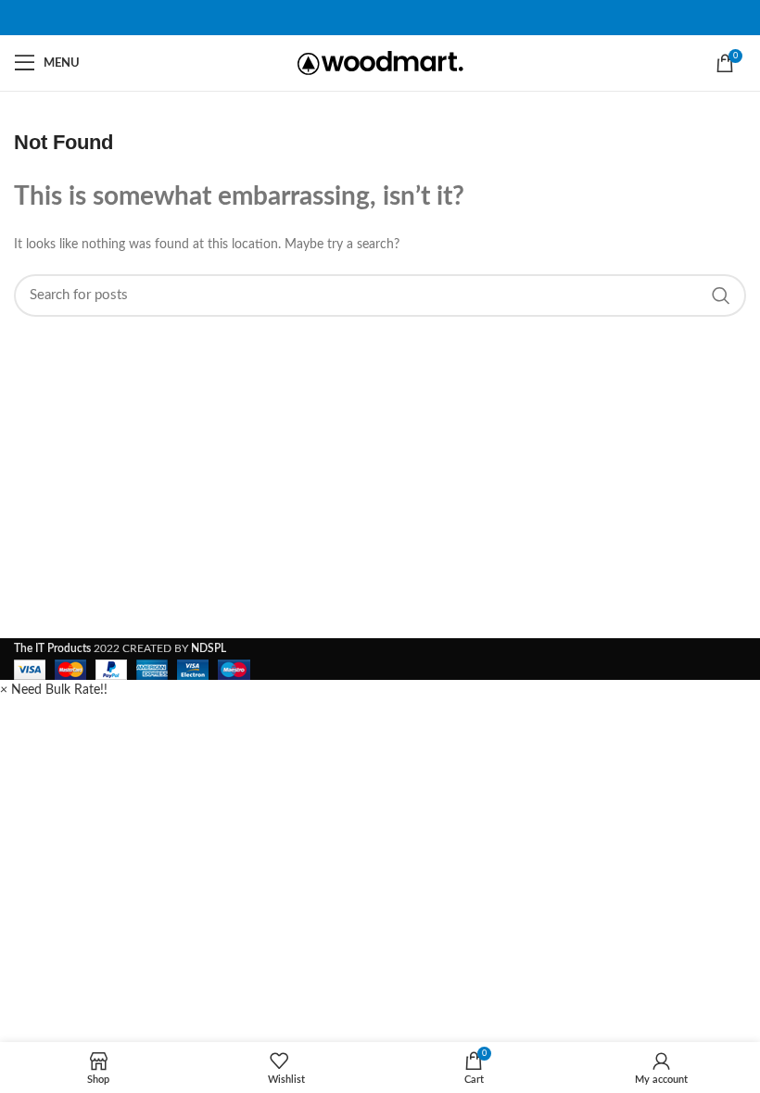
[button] (54, 690)
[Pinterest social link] (380, 17)
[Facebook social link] (357, 17)
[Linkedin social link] (391, 17)
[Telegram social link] (402, 17)
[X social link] (368, 17)
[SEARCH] (721, 295)
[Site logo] (380, 63)
